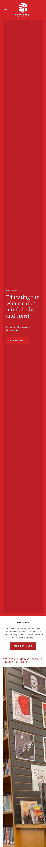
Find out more (23, 646)
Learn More (17, 341)
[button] (6, 10)
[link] (23, 10)
